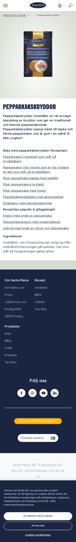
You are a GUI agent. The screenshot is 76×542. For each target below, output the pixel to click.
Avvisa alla (38, 526)
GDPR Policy (14, 316)
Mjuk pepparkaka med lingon (24, 190)
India (8, 348)
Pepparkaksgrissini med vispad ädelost (32, 222)
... (32, 15)
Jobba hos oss (15, 302)
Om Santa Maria (16, 280)
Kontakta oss (14, 287)
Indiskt (40, 302)
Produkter (12, 326)
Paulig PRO (13, 309)
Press (9, 294)
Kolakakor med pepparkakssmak (27, 203)
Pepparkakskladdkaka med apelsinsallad (33, 197)
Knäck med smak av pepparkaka (27, 215)
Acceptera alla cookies (38, 516)
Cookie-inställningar (38, 535)
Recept (40, 280)
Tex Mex (41, 309)
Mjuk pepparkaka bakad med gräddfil (30, 178)
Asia (8, 333)
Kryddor (11, 355)
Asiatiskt (41, 287)
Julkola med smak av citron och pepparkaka (36, 228)
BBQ (38, 294)
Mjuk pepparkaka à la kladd (23, 184)
